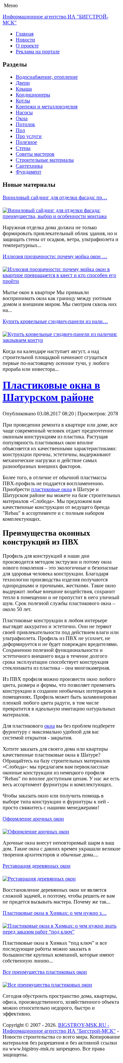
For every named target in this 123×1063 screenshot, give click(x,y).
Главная (24, 34)
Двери (23, 83)
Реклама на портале (38, 51)
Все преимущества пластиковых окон (45, 972)
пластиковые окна (51, 489)
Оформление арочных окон (33, 819)
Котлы (23, 100)
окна (49, 726)
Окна (22, 118)
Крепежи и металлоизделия (46, 106)
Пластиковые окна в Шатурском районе (51, 391)
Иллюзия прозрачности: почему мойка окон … (55, 256)
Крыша (24, 89)
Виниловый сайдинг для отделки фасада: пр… (55, 197)
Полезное (26, 142)
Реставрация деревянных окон (37, 866)
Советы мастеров (35, 154)
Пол (20, 130)
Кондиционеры (33, 95)
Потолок (25, 124)
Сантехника (29, 166)
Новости (25, 39)
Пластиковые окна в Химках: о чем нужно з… (55, 913)
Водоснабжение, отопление (47, 77)
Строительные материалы (45, 160)
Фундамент (28, 172)
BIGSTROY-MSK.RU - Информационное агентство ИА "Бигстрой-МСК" (59, 1028)
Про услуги (29, 136)
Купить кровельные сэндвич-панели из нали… (55, 321)
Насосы (24, 112)
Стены (23, 148)
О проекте (27, 45)
